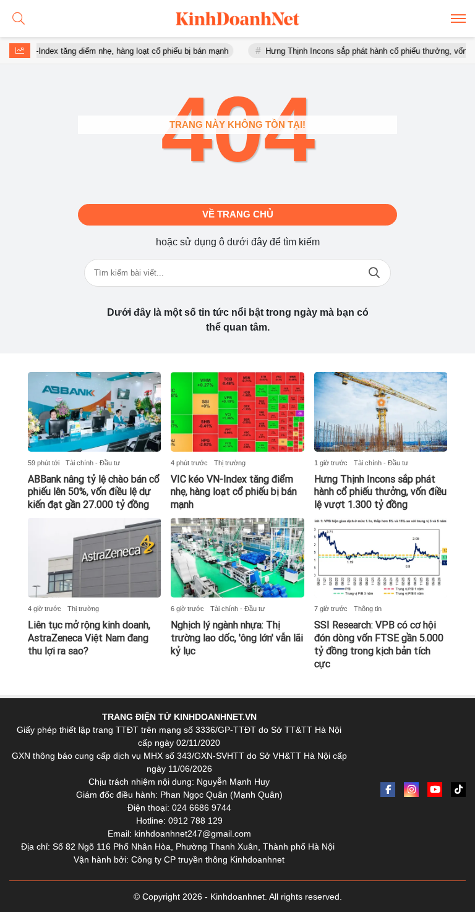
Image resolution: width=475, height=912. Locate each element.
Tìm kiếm (374, 273)
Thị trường (230, 463)
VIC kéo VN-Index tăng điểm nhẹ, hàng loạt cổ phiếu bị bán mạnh (234, 492)
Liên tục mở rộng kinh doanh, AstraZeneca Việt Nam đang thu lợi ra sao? (89, 638)
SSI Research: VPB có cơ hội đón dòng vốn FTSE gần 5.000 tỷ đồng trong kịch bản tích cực (378, 644)
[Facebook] (387, 789)
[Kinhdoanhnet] (237, 18)
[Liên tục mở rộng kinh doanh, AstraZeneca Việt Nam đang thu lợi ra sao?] (94, 557)
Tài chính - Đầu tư (93, 463)
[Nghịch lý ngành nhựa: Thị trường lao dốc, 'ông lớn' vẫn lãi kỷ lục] (237, 557)
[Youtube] (434, 789)
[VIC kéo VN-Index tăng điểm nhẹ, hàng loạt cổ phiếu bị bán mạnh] (237, 412)
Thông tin (368, 608)
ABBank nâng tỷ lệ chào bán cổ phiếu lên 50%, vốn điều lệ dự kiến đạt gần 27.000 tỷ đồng (94, 492)
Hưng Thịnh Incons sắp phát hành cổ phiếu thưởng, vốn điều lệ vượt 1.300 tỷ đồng (380, 492)
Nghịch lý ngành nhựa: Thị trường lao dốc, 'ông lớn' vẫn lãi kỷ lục (237, 638)
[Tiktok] (458, 789)
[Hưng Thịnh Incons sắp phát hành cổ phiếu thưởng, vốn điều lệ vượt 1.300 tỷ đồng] (380, 412)
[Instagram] (411, 789)
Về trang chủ (237, 214)
